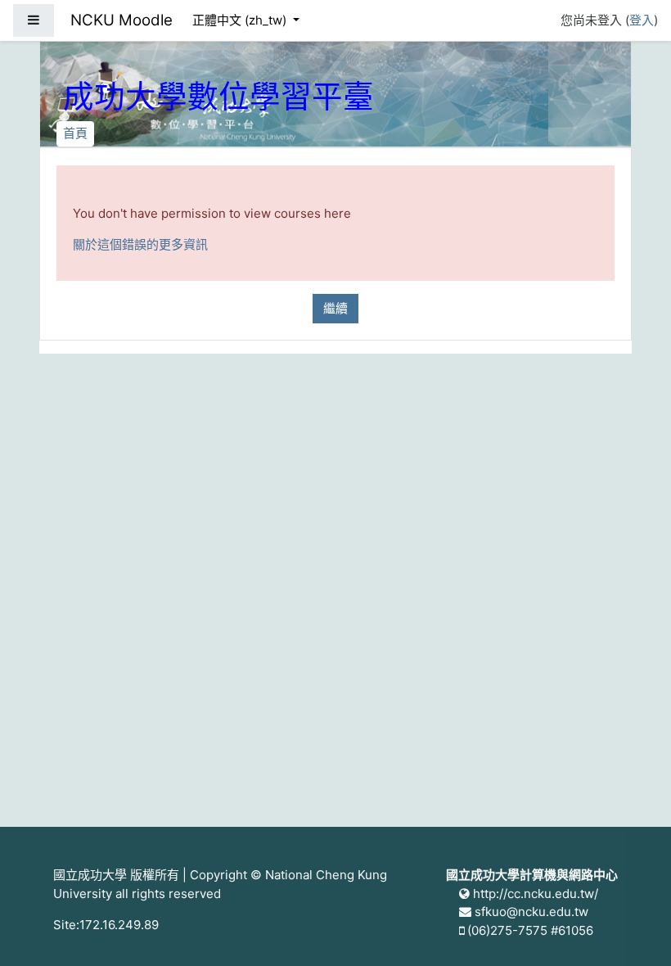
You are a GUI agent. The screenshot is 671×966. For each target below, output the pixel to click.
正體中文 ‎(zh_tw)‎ (241, 20)
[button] (634, 931)
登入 (641, 20)
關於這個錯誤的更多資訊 (140, 244)
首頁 (75, 133)
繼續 (335, 308)
